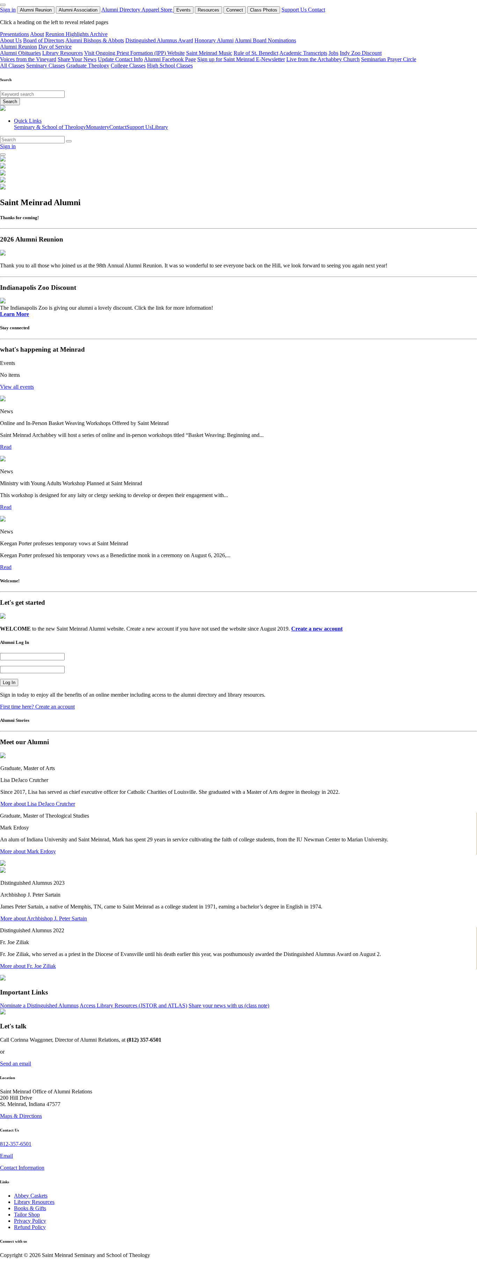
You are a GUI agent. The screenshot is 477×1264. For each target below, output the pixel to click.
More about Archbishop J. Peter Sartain (43, 918)
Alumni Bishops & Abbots (94, 40)
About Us (11, 40)
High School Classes (170, 66)
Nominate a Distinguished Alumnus (39, 1005)
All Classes (12, 66)
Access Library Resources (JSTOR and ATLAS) (133, 1005)
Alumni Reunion (36, 10)
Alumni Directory (121, 10)
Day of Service (55, 47)
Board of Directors (43, 40)
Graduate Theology (87, 66)
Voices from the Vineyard (28, 59)
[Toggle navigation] (3, 154)
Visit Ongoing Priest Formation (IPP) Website (134, 53)
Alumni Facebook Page (170, 59)
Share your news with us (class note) (229, 1005)
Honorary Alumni (214, 40)
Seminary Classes (45, 66)
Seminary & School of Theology (50, 127)
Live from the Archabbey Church (323, 59)
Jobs (333, 53)
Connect (234, 10)
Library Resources (62, 53)
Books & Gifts (30, 1208)
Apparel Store (157, 10)
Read (6, 447)
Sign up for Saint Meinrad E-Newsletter (241, 59)
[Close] (3, 5)
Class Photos (263, 10)
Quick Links (28, 121)
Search (10, 101)
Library (160, 127)
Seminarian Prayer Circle (388, 59)
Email (6, 1156)
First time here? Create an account (37, 707)
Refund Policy (30, 1227)
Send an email (15, 1063)
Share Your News (77, 59)
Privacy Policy (30, 1221)
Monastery (97, 127)
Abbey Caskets (30, 1196)
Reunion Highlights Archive (76, 34)
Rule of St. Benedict (256, 53)
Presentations (14, 34)
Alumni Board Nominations (265, 40)
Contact (316, 10)
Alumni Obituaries (20, 53)
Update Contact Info (120, 59)
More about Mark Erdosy (28, 851)
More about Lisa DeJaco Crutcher (37, 804)
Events (183, 10)
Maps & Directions (21, 1116)
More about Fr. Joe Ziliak (28, 966)
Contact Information (22, 1168)
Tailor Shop (27, 1215)
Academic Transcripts (303, 53)
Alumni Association (78, 10)
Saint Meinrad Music (209, 53)
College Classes (128, 66)
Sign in (8, 10)
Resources (208, 10)
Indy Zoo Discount (361, 53)
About (37, 34)
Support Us (294, 10)
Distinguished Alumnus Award (159, 40)
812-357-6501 (15, 1144)
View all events (17, 387)
